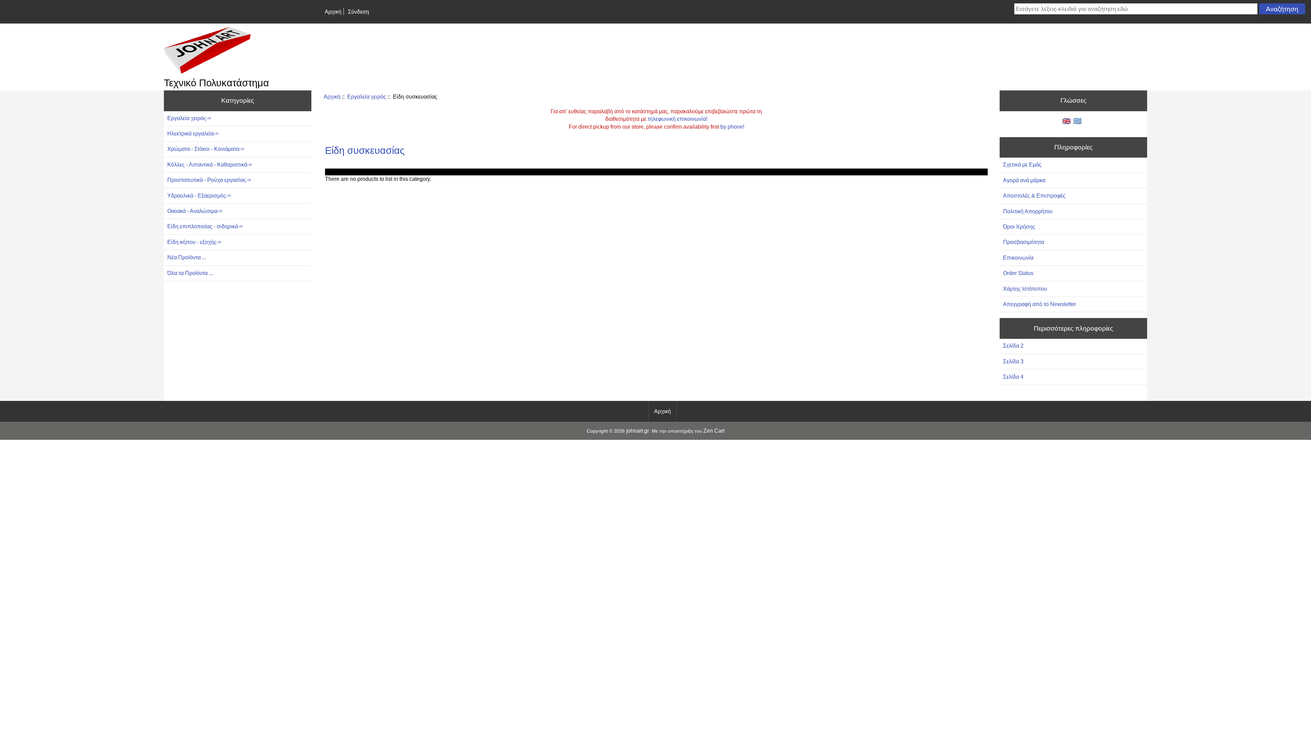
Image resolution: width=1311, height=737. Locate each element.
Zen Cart (713, 431)
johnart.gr (637, 431)
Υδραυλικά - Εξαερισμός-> (199, 196)
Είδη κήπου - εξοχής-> (194, 242)
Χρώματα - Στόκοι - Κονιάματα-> (205, 149)
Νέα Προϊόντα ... (186, 257)
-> (189, 118)
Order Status (1018, 273)
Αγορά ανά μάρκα (1024, 180)
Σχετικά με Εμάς (1022, 165)
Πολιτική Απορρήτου (1028, 211)
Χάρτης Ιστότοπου (1025, 289)
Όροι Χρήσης (1019, 227)
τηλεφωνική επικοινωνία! (677, 119)
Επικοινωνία (1018, 258)
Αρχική (333, 12)
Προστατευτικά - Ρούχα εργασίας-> (209, 180)
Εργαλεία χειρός (366, 97)
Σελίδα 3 (1013, 361)
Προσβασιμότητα (1023, 242)
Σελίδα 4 (1013, 377)
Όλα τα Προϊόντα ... (190, 273)
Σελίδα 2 (1013, 346)
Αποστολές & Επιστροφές (1034, 196)
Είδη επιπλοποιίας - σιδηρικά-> (205, 226)
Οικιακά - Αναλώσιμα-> (194, 211)
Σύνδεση (358, 12)
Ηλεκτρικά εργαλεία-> (192, 133)
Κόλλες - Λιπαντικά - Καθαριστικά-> (209, 165)
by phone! (732, 127)
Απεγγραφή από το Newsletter (1039, 304)
